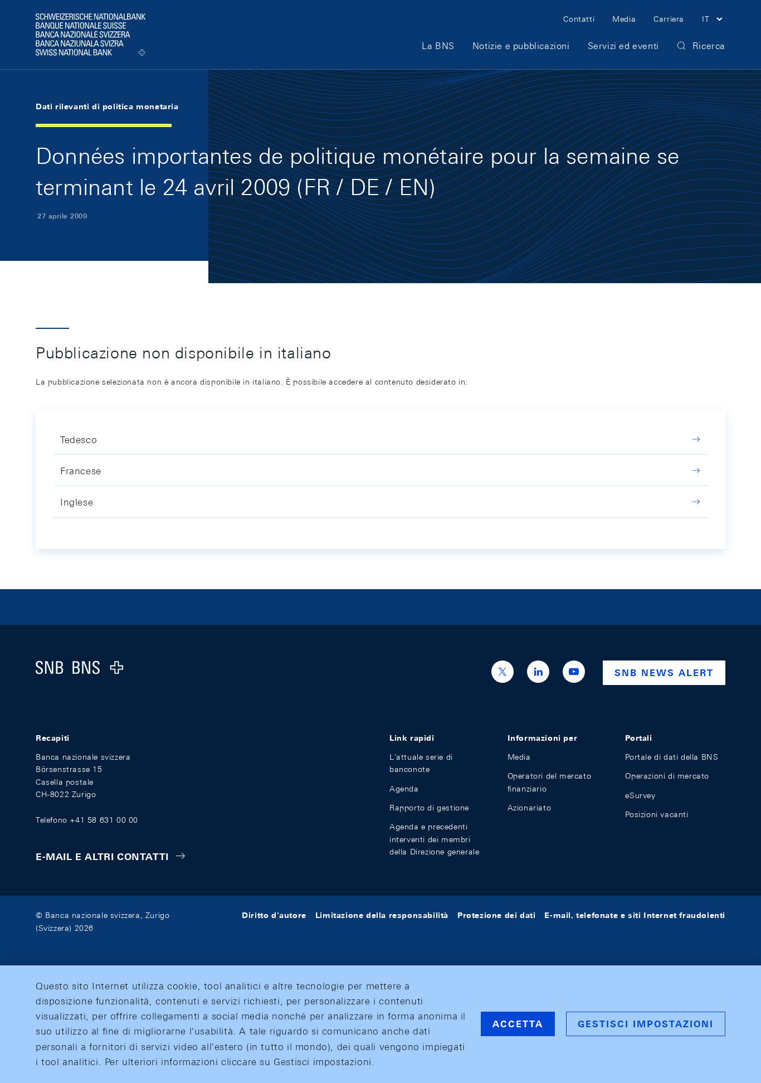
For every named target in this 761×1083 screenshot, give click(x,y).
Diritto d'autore (274, 915)
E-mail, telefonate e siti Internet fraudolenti (634, 915)
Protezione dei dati (496, 915)
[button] (713, 20)
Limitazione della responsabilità (381, 915)
